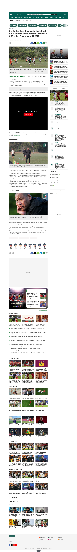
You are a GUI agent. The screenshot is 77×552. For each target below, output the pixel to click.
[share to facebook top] (31, 43)
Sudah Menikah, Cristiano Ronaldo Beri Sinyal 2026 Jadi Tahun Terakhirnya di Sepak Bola (27, 409)
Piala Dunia (31, 17)
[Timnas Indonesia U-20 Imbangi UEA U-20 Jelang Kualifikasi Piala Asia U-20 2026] (59, 95)
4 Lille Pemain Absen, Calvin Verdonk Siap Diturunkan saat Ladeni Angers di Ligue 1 (15, 324)
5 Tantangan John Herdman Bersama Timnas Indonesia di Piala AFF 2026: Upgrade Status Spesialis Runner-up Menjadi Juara (59, 56)
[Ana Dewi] (10, 43)
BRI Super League (18, 17)
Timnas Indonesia (14, 358)
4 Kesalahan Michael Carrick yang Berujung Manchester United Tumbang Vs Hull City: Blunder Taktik (28, 464)
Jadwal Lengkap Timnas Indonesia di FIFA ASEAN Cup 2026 (14, 369)
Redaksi (10, 539)
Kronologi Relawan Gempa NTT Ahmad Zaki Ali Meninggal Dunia (14, 515)
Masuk (65, 14)
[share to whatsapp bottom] (37, 253)
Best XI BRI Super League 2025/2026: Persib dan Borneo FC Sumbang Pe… (61, 77)
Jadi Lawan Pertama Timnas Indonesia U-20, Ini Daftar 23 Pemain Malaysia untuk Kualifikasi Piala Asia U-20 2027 (60, 166)
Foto (64, 17)
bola (15, 15)
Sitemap (10, 541)
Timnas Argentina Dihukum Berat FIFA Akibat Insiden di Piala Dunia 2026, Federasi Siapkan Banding (28, 397)
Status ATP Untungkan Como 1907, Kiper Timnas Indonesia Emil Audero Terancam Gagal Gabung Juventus (60, 123)
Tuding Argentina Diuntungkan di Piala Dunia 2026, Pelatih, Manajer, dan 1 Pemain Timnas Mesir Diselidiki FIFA (41, 397)
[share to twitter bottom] (34, 253)
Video (60, 17)
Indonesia (26, 17)
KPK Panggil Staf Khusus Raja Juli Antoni (27, 527)
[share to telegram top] (40, 43)
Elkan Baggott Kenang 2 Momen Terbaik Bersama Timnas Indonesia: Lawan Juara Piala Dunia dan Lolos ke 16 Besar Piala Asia (15, 397)
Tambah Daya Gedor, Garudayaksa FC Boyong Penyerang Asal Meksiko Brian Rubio (40, 424)
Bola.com (51, 537)
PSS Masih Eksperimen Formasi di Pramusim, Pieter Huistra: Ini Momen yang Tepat (15, 424)
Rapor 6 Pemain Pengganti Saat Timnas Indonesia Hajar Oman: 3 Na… (61, 67)
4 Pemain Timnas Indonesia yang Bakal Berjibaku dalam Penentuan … (61, 82)
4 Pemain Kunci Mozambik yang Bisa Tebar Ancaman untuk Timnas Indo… (61, 72)
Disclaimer (17, 538)
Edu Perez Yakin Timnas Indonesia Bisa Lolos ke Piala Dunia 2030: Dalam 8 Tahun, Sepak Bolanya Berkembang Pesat (15, 409)
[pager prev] (9, 25)
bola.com (33, 548)
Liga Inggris (13, 441)
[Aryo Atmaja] (13, 253)
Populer (54, 88)
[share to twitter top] (34, 43)
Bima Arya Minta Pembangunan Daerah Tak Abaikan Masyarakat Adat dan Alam (14, 527)
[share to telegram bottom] (40, 253)
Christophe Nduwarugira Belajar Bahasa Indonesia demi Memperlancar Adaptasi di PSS (60, 151)
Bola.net (60, 537)
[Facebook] (9, 545)
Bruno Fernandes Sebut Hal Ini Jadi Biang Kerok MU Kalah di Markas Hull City (28, 452)
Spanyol (46, 17)
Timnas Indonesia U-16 (21, 76)
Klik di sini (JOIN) (17, 135)
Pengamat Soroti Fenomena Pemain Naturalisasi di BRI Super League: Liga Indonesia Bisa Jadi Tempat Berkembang (15, 436)
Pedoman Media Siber (19, 539)
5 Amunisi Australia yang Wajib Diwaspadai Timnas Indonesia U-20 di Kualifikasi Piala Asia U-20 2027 (41, 369)
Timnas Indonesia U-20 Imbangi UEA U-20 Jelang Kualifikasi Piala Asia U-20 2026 (27, 324)
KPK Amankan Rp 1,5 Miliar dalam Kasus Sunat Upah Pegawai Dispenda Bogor (41, 527)
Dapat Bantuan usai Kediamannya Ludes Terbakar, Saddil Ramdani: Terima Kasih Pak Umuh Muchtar (60, 117)
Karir (28, 539)
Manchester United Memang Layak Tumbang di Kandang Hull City (15, 464)
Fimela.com (51, 539)
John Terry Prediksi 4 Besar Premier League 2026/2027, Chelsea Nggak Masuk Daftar (41, 464)
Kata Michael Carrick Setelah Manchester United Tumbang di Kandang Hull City (15, 452)
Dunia (42, 17)
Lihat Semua (64, 88)
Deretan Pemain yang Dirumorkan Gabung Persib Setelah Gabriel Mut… (61, 62)
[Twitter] (12, 545)
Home (12, 17)
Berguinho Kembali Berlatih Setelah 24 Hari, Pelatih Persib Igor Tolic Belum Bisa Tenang (28, 424)
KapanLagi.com (62, 539)
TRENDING (53, 171)
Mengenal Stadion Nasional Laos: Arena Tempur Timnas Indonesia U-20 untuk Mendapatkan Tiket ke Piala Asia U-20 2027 (60, 110)
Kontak (10, 538)
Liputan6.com (42, 537)
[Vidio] (14, 545)
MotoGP (51, 17)
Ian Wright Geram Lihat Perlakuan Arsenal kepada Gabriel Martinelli (40, 452)
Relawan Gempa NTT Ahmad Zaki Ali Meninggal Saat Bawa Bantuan (28, 515)
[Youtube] (16, 545)
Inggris (37, 17)
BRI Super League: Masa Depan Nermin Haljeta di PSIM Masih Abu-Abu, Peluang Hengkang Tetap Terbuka (40, 436)
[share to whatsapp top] (37, 43)
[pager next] (67, 25)
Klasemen (23, 20)
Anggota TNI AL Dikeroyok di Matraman (41, 515)
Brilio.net (41, 539)
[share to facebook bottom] (31, 253)
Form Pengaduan (30, 538)
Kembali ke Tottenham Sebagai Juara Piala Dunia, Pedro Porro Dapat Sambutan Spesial (40, 409)
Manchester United (15, 469)
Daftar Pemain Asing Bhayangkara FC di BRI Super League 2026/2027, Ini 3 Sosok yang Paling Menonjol (28, 436)
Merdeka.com (42, 540)
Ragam (56, 17)
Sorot (11, 505)
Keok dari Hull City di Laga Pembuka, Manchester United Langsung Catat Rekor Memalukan (41, 492)
